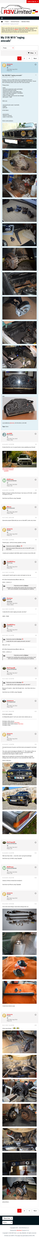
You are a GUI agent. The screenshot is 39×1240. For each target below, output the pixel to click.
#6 (36, 572)
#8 (36, 635)
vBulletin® (19, 1230)
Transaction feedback (7, 469)
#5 (36, 539)
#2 (36, 444)
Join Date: (9, 69)
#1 (36, 75)
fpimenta (12, 423)
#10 (36, 711)
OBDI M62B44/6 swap (8, 468)
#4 (36, 517)
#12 (36, 853)
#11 (36, 744)
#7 (36, 609)
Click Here (17, 722)
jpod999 (6, 471)
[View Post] (21, 546)
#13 (36, 877)
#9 (36, 678)
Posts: (8, 70)
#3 (36, 490)
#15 (36, 1025)
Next (35, 58)
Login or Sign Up (31, 1)
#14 (36, 904)
